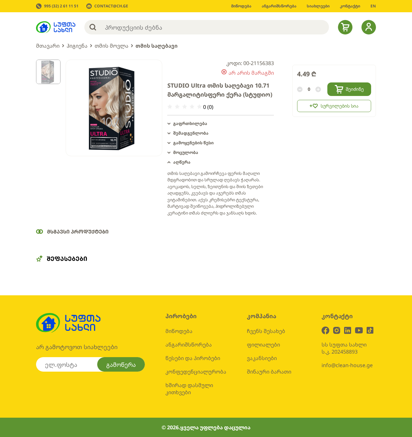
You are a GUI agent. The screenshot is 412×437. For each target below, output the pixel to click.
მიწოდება (178, 331)
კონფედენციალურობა (195, 371)
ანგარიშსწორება (188, 344)
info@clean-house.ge (347, 365)
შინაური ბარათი (269, 371)
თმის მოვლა (111, 45)
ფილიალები (263, 344)
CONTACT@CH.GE (111, 6)
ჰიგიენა (77, 45)
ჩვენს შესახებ (266, 331)
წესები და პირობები (192, 358)
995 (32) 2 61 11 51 (61, 6)
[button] (220, 123)
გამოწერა (121, 364)
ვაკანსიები (262, 358)
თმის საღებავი (157, 45)
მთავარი (48, 45)
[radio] (169, 106)
